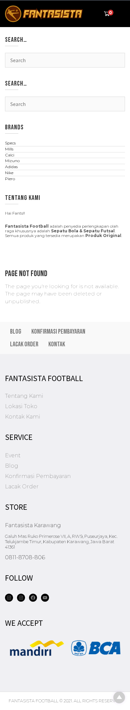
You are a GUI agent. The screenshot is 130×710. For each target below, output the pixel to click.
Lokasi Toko (21, 406)
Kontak (56, 344)
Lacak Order (24, 344)
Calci (9, 154)
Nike (9, 172)
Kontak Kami (22, 416)
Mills (9, 148)
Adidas (11, 166)
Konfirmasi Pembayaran (58, 332)
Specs (10, 142)
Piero (10, 178)
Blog (15, 332)
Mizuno (12, 160)
